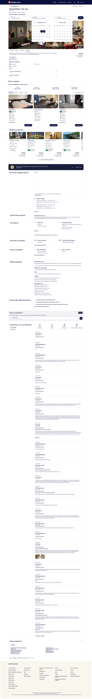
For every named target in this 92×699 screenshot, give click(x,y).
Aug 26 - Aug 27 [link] (17, 88)
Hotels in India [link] (11, 682)
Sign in (82, 2)
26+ (81, 47)
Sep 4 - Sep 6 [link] (74, 88)
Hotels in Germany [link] (11, 688)
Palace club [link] (13, 648)
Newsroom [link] (41, 673)
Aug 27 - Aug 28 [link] (36, 88)
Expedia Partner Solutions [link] (44, 675)
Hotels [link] (10, 657)
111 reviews (12, 329)
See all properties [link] (15, 6)
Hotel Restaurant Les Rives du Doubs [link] (18, 647)
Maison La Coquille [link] (50, 651)
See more (36, 211)
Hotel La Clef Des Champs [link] (16, 650)
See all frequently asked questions (41, 306)
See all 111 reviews (13, 58)
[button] (39, 28)
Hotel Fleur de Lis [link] (49, 647)
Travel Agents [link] (42, 679)
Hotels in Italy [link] (11, 678)
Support (70, 2)
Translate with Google (39, 336)
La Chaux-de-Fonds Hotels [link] (22, 657)
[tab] (12, 644)
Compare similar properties (46, 159)
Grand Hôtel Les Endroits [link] (16, 651)
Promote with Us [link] (42, 677)
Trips (75, 2)
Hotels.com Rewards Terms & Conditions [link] (60, 680)
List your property (62, 2)
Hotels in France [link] (11, 676)
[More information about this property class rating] (12, 11)
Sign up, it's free (79, 167)
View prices (28, 125)
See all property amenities (40, 245)
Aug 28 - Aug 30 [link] (55, 88)
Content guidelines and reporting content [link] (61, 677)
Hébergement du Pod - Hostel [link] (52, 648)
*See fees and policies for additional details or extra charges (45, 235)
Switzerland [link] (15, 657)
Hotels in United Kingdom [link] (13, 686)
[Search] (81, 318)
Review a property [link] (27, 676)
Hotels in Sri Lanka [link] (11, 684)
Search (80, 17)
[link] (80, 6)
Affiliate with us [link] (42, 671)
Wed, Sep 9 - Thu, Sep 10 (40, 18)
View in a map (38, 195)
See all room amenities (39, 255)
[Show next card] (83, 145)
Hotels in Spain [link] (11, 680)
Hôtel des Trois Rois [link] (15, 652)
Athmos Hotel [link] (49, 650)
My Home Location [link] (50, 652)
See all (10, 68)
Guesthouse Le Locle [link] (15, 653)
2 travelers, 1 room (61, 18)
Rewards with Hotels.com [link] (75, 676)
